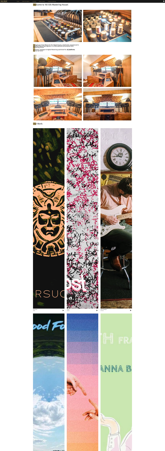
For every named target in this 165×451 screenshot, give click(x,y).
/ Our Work (34, 1)
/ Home (17, 1)
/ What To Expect (42, 1)
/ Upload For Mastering (52, 1)
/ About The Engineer (25, 1)
